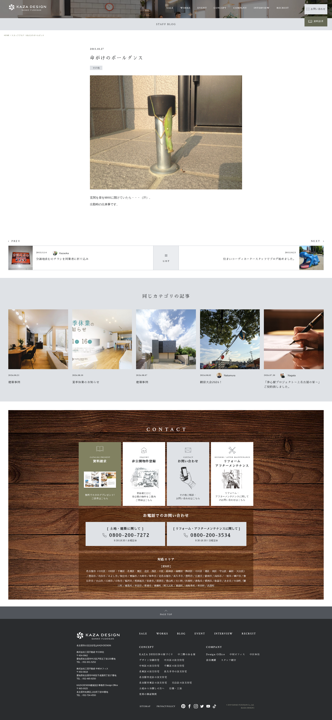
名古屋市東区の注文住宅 (153, 683)
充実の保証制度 (148, 694)
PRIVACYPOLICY (166, 706)
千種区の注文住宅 (174, 666)
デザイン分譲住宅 (149, 660)
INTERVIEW (262, 8)
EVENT (202, 8)
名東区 (131, 571)
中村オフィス (237, 654)
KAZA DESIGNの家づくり (156, 654)
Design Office (215, 654)
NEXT (315, 241)
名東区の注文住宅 (149, 671)
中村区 (111, 571)
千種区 (121, 571)
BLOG (181, 633)
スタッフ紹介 (228, 660)
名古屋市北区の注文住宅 (153, 677)
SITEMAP (145, 706)
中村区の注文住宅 (149, 666)
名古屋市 (91, 571)
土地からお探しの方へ (152, 688)
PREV (15, 241)
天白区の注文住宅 (182, 683)
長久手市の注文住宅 (175, 671)
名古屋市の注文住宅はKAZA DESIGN (94, 645)
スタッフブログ (18, 35)
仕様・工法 (175, 688)
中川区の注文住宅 (174, 660)
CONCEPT (220, 8)
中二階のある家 (187, 654)
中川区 (101, 571)
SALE (170, 8)
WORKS (185, 8)
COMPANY (240, 8)
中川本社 (255, 654)
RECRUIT (283, 8)
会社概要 (211, 660)
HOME (6, 35)
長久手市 (178, 576)
